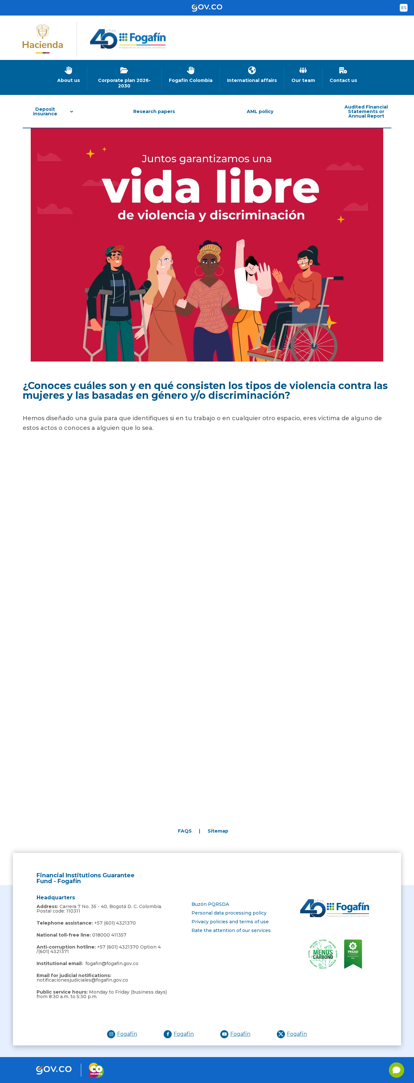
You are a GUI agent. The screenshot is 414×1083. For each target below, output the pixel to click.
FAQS (185, 831)
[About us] (68, 75)
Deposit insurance (45, 111)
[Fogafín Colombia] (191, 75)
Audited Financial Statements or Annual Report (366, 111)
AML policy (260, 111)
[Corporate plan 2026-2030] (124, 77)
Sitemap (218, 831)
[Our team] (303, 75)
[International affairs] (252, 75)
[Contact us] (343, 74)
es (403, 7)
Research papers (154, 111)
